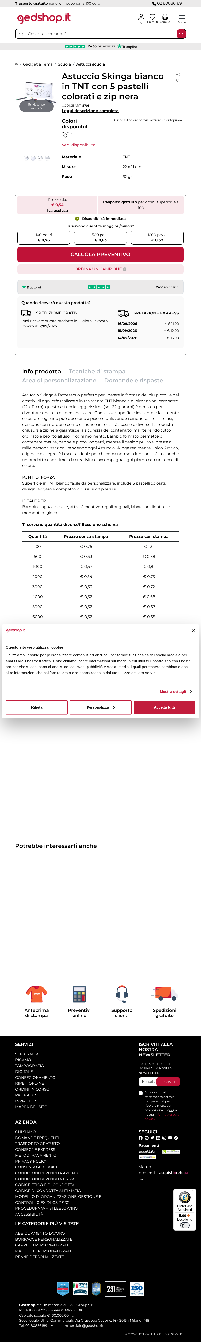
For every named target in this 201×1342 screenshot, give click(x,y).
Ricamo (23, 1059)
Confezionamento (35, 1077)
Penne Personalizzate (39, 1256)
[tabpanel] (100, 521)
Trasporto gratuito (37, 1143)
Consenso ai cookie (36, 1167)
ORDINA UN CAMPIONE (98, 269)
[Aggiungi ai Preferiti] (178, 80)
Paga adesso (29, 1095)
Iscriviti (168, 1081)
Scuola (64, 64)
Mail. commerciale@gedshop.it (77, 1325)
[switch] (185, 1225)
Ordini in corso (32, 1089)
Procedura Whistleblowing (46, 1208)
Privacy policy (31, 1161)
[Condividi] (178, 74)
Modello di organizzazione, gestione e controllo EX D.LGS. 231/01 (58, 1199)
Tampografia (29, 1065)
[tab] (41, 372)
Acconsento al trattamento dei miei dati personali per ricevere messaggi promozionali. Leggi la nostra (162, 1106)
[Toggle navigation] (182, 17)
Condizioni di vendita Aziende (47, 1173)
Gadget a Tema (38, 64)
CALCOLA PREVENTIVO (100, 254)
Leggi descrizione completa (90, 110)
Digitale (24, 1071)
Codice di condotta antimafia (48, 1190)
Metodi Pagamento (36, 1155)
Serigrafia (26, 1054)
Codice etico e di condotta (45, 1184)
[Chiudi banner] (193, 630)
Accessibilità (29, 1214)
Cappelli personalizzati (41, 1245)
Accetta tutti (164, 707)
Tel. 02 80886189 (33, 1325)
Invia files (26, 1101)
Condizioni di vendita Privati (46, 1179)
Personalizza (98, 707)
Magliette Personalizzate (43, 1251)
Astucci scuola (90, 64)
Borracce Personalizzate (43, 1239)
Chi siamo (25, 1131)
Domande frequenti (37, 1137)
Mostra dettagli (173, 692)
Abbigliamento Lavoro (40, 1233)
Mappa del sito (31, 1106)
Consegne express (35, 1149)
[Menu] (193, 1192)
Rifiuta (36, 707)
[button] (78, 145)
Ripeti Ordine (29, 1083)
